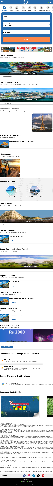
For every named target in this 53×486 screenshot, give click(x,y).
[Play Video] (19, 406)
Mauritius (42, 461)
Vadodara (31, 471)
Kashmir (16, 467)
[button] (25, 50)
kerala (31, 467)
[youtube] (43, 475)
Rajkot (34, 471)
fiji (24, 461)
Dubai (7, 461)
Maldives (45, 461)
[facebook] (24, 475)
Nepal (23, 467)
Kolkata (15, 471)
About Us (1, 457)
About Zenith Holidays (6, 423)
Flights (11, 10)
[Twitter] (38, 475)
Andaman (8, 467)
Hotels (17, 10)
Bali (18, 461)
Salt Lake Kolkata (46, 471)
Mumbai (40, 471)
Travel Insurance (5, 451)
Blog (43, 457)
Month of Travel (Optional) (9, 31)
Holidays (4, 10)
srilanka (26, 461)
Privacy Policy (47, 457)
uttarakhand (43, 467)
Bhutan (47, 467)
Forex (48, 10)
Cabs (29, 10)
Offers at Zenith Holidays (7, 440)
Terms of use (39, 457)
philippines (22, 461)
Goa (49, 467)
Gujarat (37, 471)
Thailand (15, 461)
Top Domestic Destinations (7, 465)
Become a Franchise (33, 457)
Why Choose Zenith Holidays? (8, 435)
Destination (5, 16)
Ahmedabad (22, 471)
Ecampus (22, 457)
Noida (1, 471)
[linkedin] (33, 475)
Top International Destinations (8, 460)
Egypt (10, 461)
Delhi (26, 471)
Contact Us (11, 457)
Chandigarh (5, 471)
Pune (18, 471)
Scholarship (6, 457)
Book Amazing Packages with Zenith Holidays (12, 446)
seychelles (31, 461)
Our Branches (4, 470)
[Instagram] (29, 475)
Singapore (50, 461)
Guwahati (9, 471)
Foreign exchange (16, 457)
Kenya (12, 461)
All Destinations (3, 461)
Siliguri (50, 471)
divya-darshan (27, 467)
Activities (23, 10)
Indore (12, 471)
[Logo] (25, 2)
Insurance (42, 10)
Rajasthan (20, 467)
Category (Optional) (7, 23)
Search (26, 39)
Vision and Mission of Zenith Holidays (10, 429)
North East (12, 467)
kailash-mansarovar (37, 467)
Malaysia (38, 461)
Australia (34, 461)
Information (4, 456)
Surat (28, 471)
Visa (35, 10)
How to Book (26, 457)
